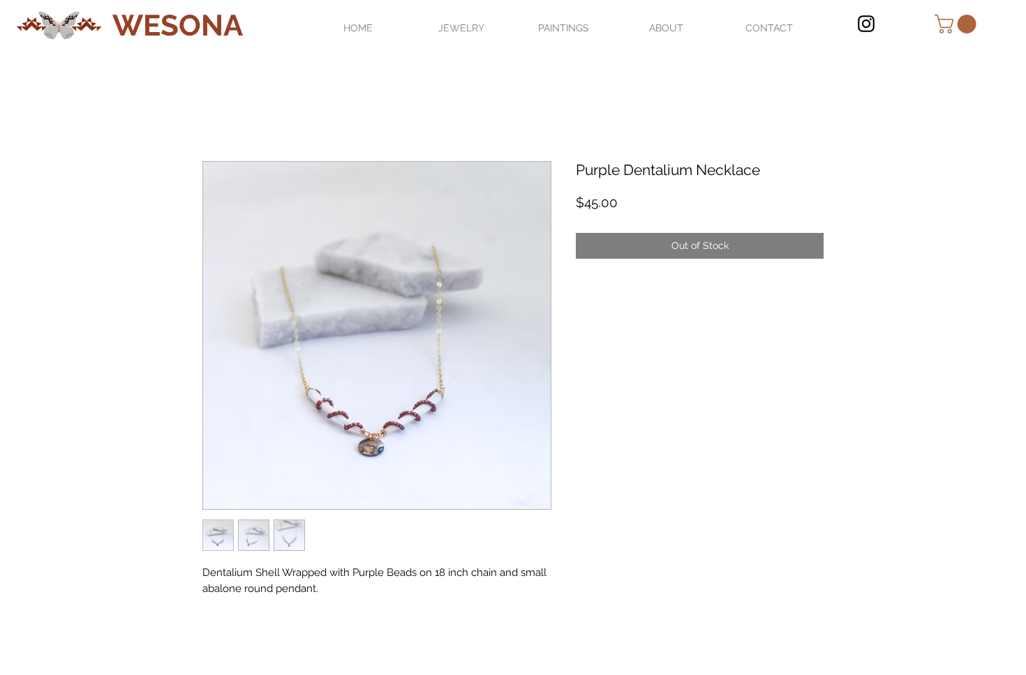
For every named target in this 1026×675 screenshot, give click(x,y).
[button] (958, 24)
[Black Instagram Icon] (866, 24)
